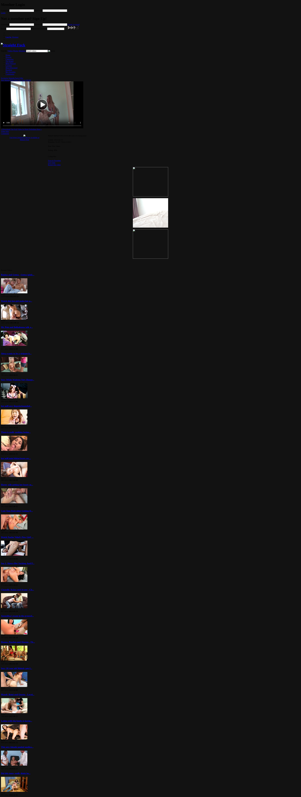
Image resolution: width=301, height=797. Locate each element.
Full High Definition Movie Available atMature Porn (24, 139)
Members (22, 51)
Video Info (5, 131)
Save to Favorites (54, 161)
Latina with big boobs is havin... (16, 721)
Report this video (54, 165)
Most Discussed (11, 68)
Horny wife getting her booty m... (17, 484)
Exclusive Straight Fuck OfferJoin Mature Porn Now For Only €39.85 (16, 79)
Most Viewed (11, 64)
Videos (10, 51)
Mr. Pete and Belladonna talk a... (17, 327)
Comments (5, 134)
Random (9, 70)
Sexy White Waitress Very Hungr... (17, 379)
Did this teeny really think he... (15, 773)
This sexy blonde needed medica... (17, 747)
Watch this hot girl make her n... (16, 301)
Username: (5, 11)
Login (3, 13)
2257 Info (51, 163)
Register (12, 37)
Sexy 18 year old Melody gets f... (16, 668)
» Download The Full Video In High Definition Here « (21, 129)
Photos (15, 51)
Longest (9, 66)
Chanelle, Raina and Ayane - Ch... (17, 589)
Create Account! (74, 24)
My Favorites (11, 72)
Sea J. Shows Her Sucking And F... (17, 563)
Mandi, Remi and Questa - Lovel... (17, 694)
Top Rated (9, 61)
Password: (38, 11)
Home (8, 55)
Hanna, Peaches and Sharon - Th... (18, 642)
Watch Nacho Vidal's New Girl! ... (17, 537)
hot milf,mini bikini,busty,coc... (16, 458)
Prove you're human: (39, 29)
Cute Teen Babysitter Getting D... (17, 511)
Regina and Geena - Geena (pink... (17, 274)
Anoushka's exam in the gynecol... (17, 616)
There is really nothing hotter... (16, 432)
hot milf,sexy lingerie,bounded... (16, 406)
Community (10, 74)
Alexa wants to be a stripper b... (16, 353)
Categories (10, 59)
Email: (3, 29)
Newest (8, 57)
